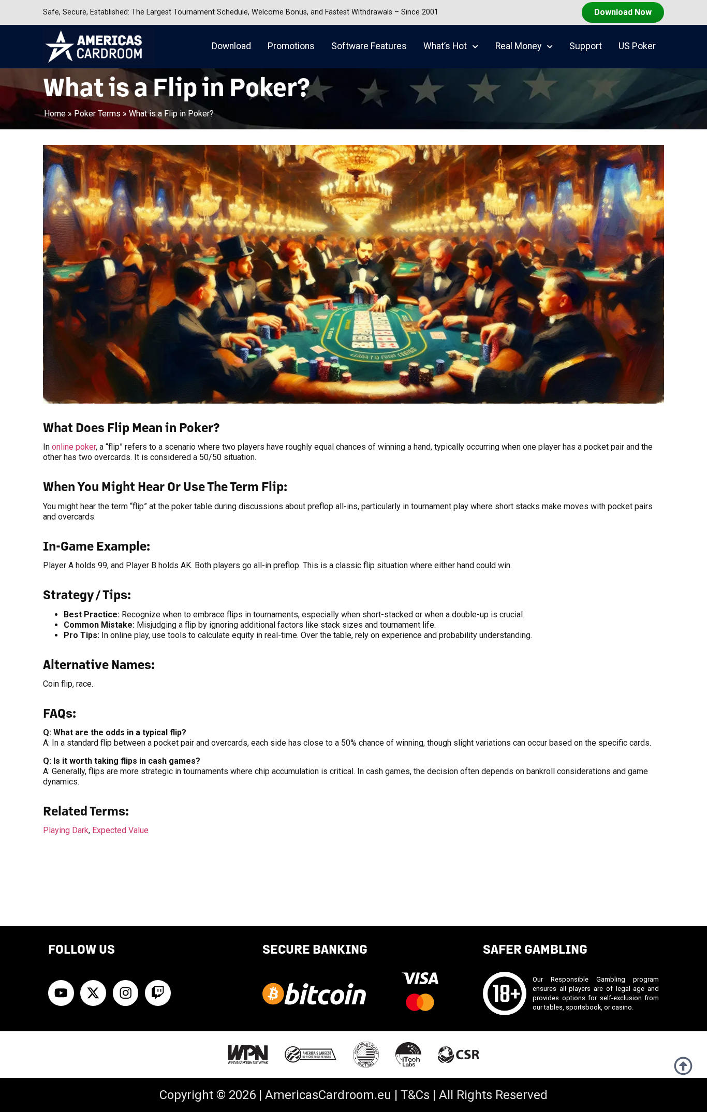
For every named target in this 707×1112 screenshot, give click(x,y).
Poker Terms (97, 113)
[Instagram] (126, 993)
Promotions (291, 46)
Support (585, 46)
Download (231, 46)
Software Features (369, 46)
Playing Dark (66, 830)
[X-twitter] (93, 993)
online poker (74, 447)
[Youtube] (61, 993)
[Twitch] (158, 993)
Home (55, 113)
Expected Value (120, 830)
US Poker (637, 46)
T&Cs (415, 1095)
